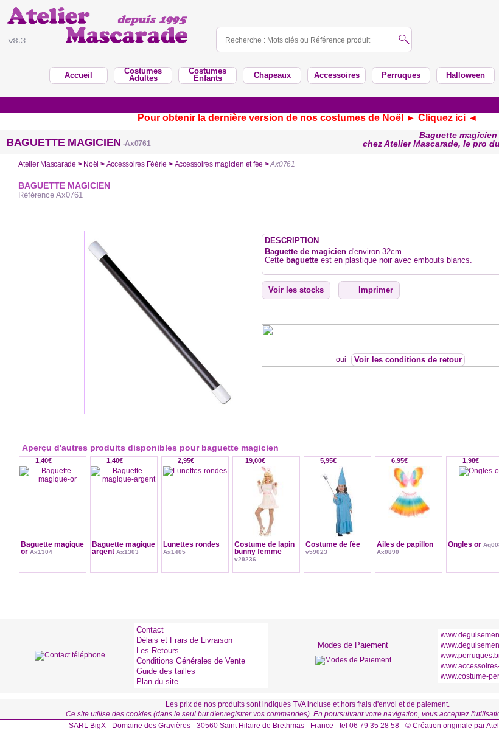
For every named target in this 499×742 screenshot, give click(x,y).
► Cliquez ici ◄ (442, 118)
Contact (150, 629)
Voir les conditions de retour (408, 359)
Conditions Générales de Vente (190, 660)
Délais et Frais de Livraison (184, 640)
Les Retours (157, 650)
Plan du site (157, 681)
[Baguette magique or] (52, 512)
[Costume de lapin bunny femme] (266, 512)
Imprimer (375, 289)
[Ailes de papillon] (408, 512)
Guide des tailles (165, 671)
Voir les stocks (296, 289)
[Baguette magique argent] (124, 512)
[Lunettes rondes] (195, 512)
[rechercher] (404, 40)
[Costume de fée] (337, 512)
